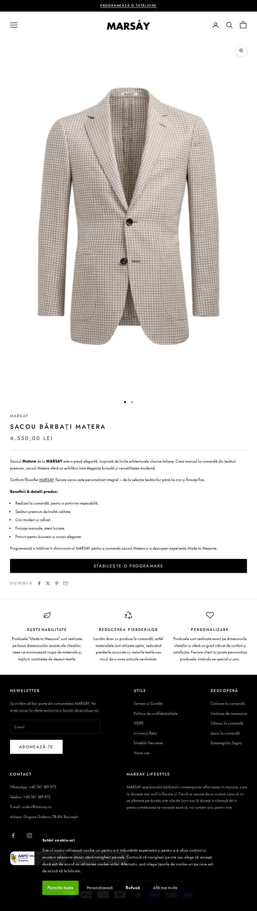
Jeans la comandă (225, 733)
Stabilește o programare (128, 566)
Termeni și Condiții (148, 703)
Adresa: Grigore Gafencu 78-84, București (44, 816)
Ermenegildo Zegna (226, 742)
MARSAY (19, 416)
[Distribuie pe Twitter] (47, 583)
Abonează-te (36, 747)
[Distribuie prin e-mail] (65, 583)
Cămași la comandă (227, 723)
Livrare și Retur (145, 733)
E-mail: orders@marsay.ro (30, 806)
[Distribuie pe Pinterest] (56, 583)
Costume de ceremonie (229, 713)
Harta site (141, 752)
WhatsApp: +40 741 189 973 (33, 787)
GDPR (139, 723)
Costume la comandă (228, 703)
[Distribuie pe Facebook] (39, 583)
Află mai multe (165, 887)
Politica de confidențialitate (155, 713)
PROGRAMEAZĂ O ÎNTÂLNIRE (128, 5)
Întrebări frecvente (148, 742)
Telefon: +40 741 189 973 (30, 797)
